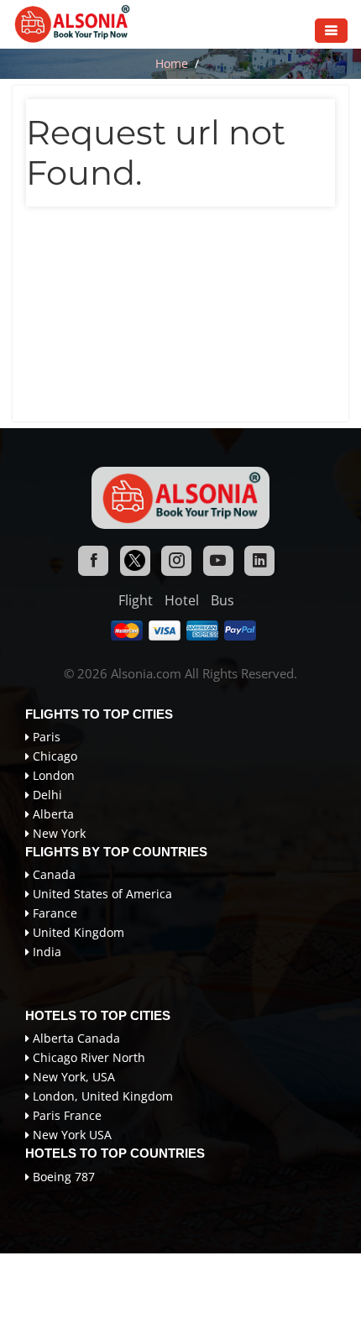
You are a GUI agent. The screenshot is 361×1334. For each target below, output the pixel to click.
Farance (53, 913)
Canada (52, 874)
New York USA (70, 1135)
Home (171, 63)
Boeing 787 (62, 1177)
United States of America (100, 894)
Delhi (45, 795)
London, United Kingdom (101, 1096)
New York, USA (72, 1077)
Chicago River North (87, 1057)
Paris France (65, 1115)
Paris (44, 737)
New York (57, 833)
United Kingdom (76, 932)
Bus (222, 600)
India (45, 952)
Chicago (53, 756)
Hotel (182, 600)
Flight (135, 600)
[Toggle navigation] (331, 30)
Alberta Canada (74, 1038)
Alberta (51, 814)
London (52, 775)
